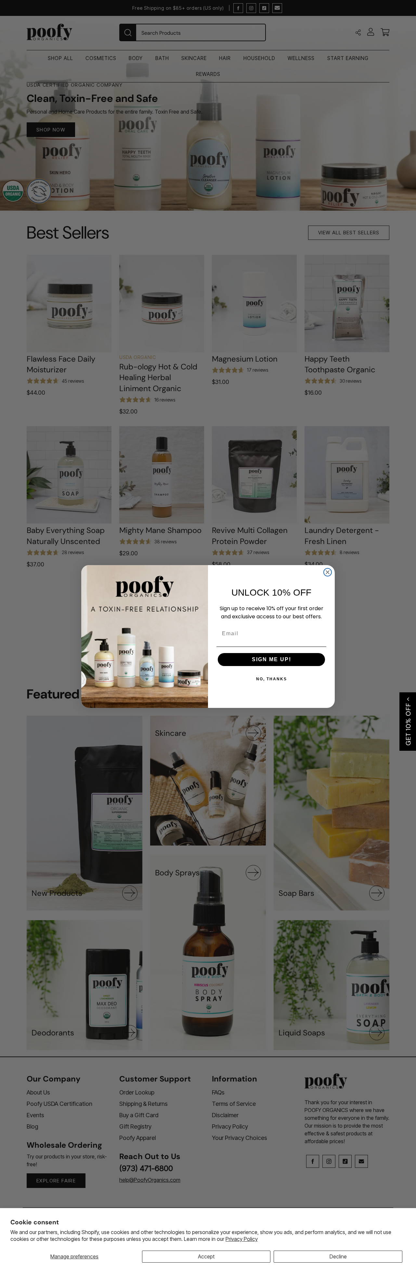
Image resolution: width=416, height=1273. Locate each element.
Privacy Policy (242, 1239)
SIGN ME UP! (271, 659)
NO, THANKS (271, 679)
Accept (206, 1256)
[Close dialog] (328, 572)
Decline (338, 1256)
